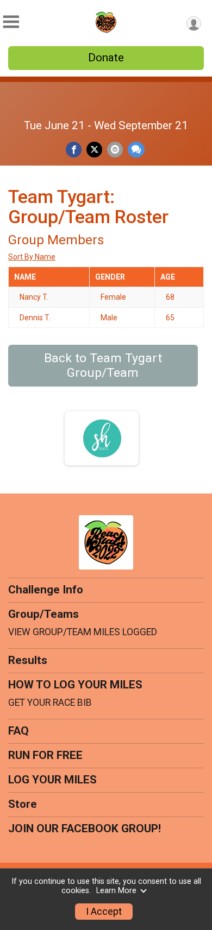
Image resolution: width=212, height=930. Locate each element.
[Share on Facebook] (74, 149)
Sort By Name (31, 256)
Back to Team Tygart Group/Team (103, 365)
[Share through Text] (136, 149)
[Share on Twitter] (94, 149)
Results (27, 660)
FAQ (18, 730)
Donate (106, 57)
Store (22, 804)
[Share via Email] (115, 149)
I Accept (104, 911)
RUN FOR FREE (45, 755)
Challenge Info (45, 589)
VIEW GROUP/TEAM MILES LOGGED (82, 632)
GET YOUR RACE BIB (50, 702)
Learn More (116, 890)
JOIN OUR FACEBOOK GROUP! (84, 828)
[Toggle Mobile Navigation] (11, 22)
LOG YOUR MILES (52, 779)
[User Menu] (193, 23)
